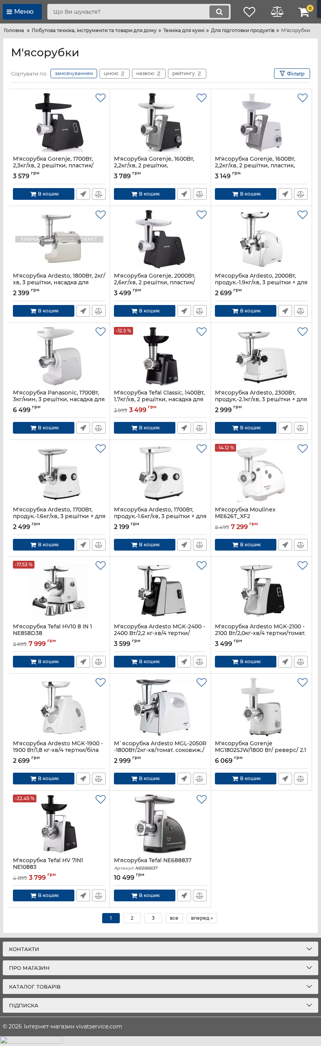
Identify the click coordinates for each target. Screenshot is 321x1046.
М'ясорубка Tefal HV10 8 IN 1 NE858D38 (52, 633)
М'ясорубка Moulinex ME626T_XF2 (245, 516)
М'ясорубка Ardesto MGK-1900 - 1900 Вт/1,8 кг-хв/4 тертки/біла (58, 750)
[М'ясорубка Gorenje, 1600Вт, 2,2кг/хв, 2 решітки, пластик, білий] (261, 122)
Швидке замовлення (83, 194)
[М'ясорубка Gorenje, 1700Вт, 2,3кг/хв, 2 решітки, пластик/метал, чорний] (59, 122)
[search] (219, 11)
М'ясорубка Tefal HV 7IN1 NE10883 (48, 867)
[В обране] (101, 98)
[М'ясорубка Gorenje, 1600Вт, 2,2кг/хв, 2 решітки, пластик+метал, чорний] (160, 122)
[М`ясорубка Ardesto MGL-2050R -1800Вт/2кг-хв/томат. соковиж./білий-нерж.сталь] (160, 707)
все (174, 918)
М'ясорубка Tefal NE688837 (152, 864)
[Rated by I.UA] (160, 1041)
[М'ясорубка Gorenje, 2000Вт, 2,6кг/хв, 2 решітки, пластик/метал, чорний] (160, 239)
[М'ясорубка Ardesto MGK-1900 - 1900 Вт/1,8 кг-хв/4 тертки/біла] (59, 707)
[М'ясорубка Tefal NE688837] (160, 824)
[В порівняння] (99, 194)
